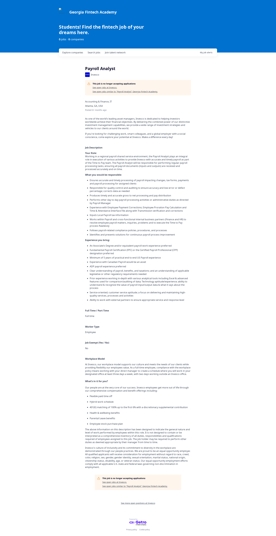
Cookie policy (144, 529)
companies (72, 52)
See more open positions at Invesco (138, 503)
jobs (94, 52)
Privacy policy (131, 529)
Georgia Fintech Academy (93, 12)
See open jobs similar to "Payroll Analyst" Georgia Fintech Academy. (125, 91)
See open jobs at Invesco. (105, 87)
